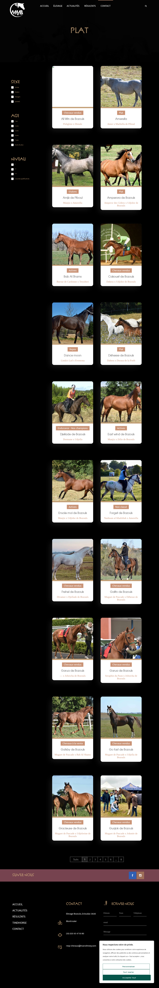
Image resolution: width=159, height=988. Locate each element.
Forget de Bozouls (121, 513)
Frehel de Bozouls (73, 592)
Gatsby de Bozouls (73, 749)
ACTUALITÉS (19, 910)
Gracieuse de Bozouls (73, 828)
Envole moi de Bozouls (72, 513)
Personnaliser (128, 966)
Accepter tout (129, 978)
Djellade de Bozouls (72, 434)
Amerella (121, 119)
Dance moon (72, 355)
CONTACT (18, 929)
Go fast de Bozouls (121, 749)
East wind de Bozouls (121, 434)
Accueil (44, 6)
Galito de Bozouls (121, 592)
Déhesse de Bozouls (121, 355)
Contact (106, 6)
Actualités (73, 6)
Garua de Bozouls (72, 670)
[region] (126, 962)
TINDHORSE (19, 922)
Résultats (90, 6)
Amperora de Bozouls (121, 198)
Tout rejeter (128, 972)
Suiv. (76, 859)
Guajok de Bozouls (121, 828)
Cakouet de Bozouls (121, 276)
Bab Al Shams (73, 276)
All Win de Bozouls (72, 119)
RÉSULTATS (18, 916)
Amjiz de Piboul (72, 198)
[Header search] (146, 5)
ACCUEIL (17, 904)
